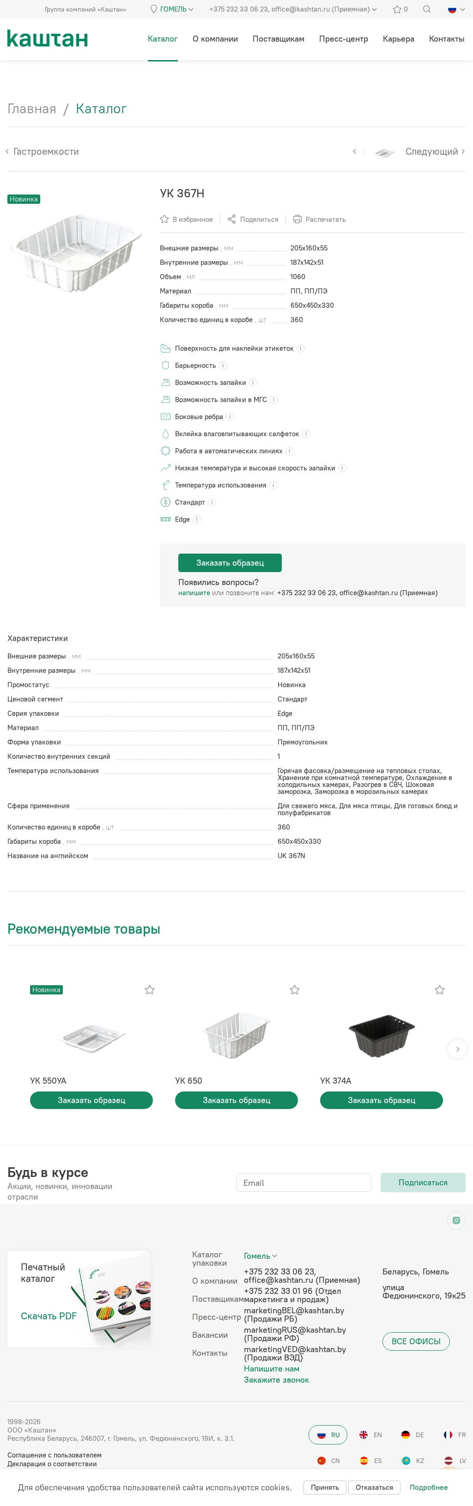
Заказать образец (230, 562)
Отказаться (374, 1487)
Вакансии (210, 1335)
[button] (457, 1049)
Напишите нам (271, 1369)
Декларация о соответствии (52, 1463)
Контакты (210, 1353)
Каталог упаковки (209, 1258)
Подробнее (429, 1487)
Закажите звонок (276, 1380)
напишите (194, 592)
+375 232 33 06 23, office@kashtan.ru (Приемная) (357, 592)
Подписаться (423, 1182)
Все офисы (416, 1341)
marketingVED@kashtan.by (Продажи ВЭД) (295, 1353)
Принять (325, 1487)
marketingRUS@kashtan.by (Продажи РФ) (295, 1334)
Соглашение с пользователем (54, 1455)
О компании (214, 1281)
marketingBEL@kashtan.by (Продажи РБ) (294, 1314)
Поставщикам (218, 1299)
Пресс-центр (216, 1317)
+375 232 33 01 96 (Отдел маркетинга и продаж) (292, 1295)
